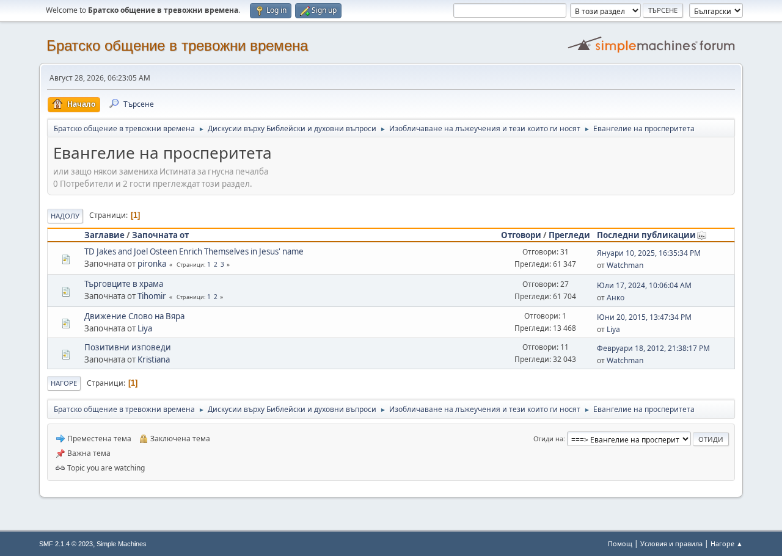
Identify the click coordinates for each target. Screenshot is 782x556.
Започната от (160, 234)
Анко (615, 297)
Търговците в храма (123, 283)
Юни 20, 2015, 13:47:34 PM (644, 317)
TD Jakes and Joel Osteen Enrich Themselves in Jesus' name (194, 251)
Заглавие (104, 234)
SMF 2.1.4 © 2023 (66, 543)
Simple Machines (122, 543)
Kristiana (153, 359)
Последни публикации (646, 234)
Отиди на (548, 438)
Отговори (521, 234)
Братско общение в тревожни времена (177, 45)
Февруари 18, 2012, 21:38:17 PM (653, 348)
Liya (144, 328)
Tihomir (151, 296)
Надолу (65, 215)
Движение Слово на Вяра (134, 316)
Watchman (625, 265)
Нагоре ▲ (727, 543)
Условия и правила (671, 543)
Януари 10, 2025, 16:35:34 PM (649, 253)
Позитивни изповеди (127, 347)
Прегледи (569, 234)
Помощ (620, 543)
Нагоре (64, 383)
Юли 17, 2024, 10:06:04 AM (644, 285)
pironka (151, 263)
